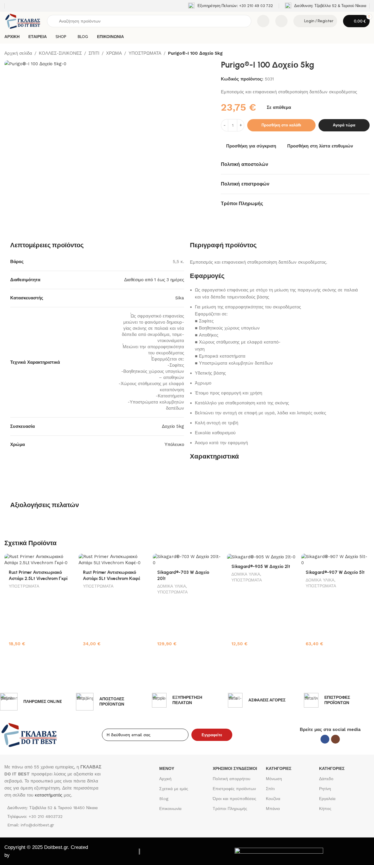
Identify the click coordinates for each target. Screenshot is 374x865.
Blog (163, 798)
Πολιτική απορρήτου (231, 778)
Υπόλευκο (174, 444)
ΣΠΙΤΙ (94, 53)
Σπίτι (270, 788)
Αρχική (165, 778)
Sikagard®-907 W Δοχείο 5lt (335, 572)
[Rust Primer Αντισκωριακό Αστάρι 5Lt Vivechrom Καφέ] (113, 560)
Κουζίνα (273, 798)
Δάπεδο (326, 778)
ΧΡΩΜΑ (114, 53)
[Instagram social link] (335, 739)
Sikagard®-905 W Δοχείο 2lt (260, 566)
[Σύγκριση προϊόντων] (263, 21)
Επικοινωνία (170, 808)
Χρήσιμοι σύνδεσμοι (235, 768)
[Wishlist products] (281, 21)
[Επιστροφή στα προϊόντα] (359, 53)
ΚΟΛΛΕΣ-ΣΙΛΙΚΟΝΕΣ (60, 53)
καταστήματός (47, 795)
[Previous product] (352, 53)
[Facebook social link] (325, 739)
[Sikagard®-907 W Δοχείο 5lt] (335, 560)
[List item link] (53, 816)
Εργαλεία (327, 798)
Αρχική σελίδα (18, 53)
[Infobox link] (230, 6)
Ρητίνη (325, 788)
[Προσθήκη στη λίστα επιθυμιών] (65, 560)
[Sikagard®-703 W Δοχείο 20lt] (187, 560)
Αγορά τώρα (344, 125)
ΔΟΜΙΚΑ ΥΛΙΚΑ (171, 586)
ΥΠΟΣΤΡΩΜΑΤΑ (145, 53)
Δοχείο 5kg (173, 426)
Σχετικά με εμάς (173, 788)
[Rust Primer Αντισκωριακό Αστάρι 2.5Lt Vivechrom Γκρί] (38, 560)
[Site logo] (22, 20)
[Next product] (366, 53)
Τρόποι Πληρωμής (230, 808)
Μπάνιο (273, 808)
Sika (179, 298)
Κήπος (325, 808)
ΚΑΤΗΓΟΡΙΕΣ (278, 768)
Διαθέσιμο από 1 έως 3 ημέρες (154, 279)
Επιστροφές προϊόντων (234, 788)
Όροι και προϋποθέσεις (234, 798)
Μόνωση (274, 778)
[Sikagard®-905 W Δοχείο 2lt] (261, 557)
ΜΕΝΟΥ (166, 768)
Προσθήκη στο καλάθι (281, 125)
